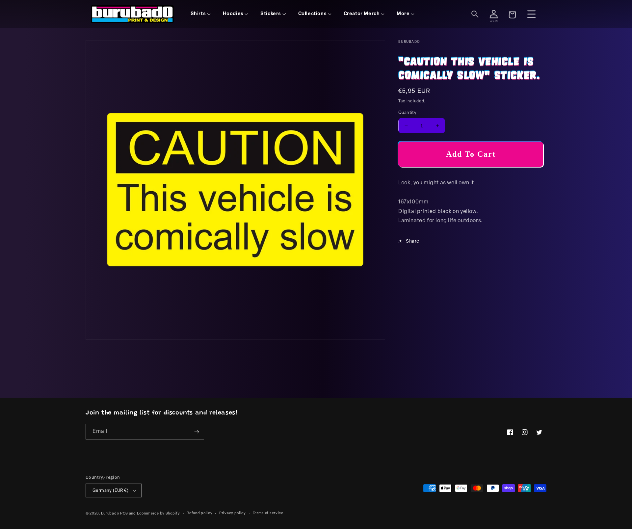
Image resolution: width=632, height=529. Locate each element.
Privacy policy (232, 513)
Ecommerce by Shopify (158, 514)
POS (124, 514)
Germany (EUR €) (110, 491)
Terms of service (268, 513)
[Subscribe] (196, 431)
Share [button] (412, 241)
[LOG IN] (493, 14)
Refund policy (199, 513)
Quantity (407, 113)
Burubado (110, 514)
